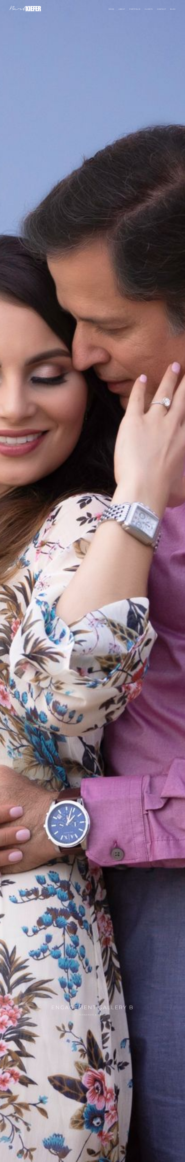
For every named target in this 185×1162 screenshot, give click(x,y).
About (122, 9)
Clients (149, 9)
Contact (161, 9)
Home (111, 9)
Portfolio (135, 9)
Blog (173, 9)
